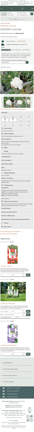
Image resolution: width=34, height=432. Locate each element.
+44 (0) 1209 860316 (17, 405)
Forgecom (16, 420)
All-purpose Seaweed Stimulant (9, 345)
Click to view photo (21, 41)
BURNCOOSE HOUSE (12, 397)
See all (2, 23)
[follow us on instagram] (31, 418)
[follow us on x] (31, 421)
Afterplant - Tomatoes (6, 266)
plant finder (21, 19)
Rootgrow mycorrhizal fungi (8, 303)
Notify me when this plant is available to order (13, 60)
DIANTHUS (7, 23)
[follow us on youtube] (28, 421)
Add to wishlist (6, 67)
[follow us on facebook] (28, 418)
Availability (8, 44)
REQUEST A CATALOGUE (13, 388)
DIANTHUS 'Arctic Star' (9, 26)
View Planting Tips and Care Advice (11, 231)
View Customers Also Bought (9, 234)
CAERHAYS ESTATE (12, 394)
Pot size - (8, 41)
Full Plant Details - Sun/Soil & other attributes (14, 109)
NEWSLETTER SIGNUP (13, 391)
